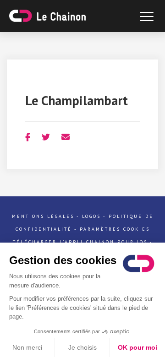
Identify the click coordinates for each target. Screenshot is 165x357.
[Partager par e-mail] (65, 137)
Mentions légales (43, 216)
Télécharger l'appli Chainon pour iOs (80, 242)
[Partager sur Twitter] (46, 137)
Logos (91, 216)
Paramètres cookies (115, 229)
